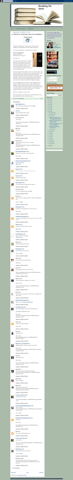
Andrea (17, 378)
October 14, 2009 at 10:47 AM (22, 319)
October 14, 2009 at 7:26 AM (22, 180)
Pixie (17, 292)
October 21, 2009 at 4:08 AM (22, 456)
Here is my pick (19, 237)
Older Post (41, 472)
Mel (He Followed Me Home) (22, 160)
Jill (55, 42)
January (51, 143)
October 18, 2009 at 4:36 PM (22, 446)
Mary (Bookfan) (19, 104)
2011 (49, 107)
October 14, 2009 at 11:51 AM (22, 353)
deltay (17, 385)
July (50, 133)
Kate (17, 431)
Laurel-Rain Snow (20, 307)
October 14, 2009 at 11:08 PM (22, 429)
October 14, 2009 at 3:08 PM (22, 376)
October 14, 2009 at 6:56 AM (22, 138)
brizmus (17, 140)
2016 (49, 99)
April (50, 138)
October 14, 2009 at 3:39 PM (22, 382)
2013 (49, 104)
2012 (49, 106)
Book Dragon (19, 248)
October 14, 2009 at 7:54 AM (22, 204)
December (51, 112)
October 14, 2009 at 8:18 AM (22, 246)
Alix (17, 110)
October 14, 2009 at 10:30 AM (22, 304)
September (51, 129)
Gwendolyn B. (19, 206)
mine (20, 156)
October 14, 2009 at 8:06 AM (22, 222)
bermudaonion (19, 182)
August (50, 131)
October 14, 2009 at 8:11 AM (22, 231)
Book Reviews (31, 28)
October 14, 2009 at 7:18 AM (22, 166)
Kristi (17, 196)
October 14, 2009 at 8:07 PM (22, 403)
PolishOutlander (19, 234)
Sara (17, 331)
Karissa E (18, 169)
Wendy (17, 242)
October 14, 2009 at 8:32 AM (22, 265)
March (50, 140)
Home (12, 28)
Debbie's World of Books (21, 300)
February (51, 141)
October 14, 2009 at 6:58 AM (22, 149)
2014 (49, 102)
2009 (49, 111)
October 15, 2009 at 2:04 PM (22, 435)
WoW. (22, 201)
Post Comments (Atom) (22, 475)
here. (18, 219)
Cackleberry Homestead (21, 216)
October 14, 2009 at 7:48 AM (22, 193)
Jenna (17, 321)
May (50, 136)
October (51, 116)
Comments (50, 80)
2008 (49, 145)
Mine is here (18, 229)
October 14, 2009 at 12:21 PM (22, 366)
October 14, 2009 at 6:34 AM (22, 115)
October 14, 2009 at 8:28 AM (22, 255)
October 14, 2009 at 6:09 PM (22, 392)
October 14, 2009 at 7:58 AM (22, 213)
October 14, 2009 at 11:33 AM (22, 341)
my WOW (33, 105)
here (28, 112)
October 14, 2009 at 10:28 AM (22, 297)
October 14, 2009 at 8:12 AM (22, 239)
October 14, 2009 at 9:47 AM (22, 289)
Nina (17, 128)
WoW (21, 253)
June (50, 134)
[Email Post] (41, 98)
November (51, 114)
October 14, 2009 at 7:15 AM (22, 158)
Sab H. (17, 258)
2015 (49, 101)
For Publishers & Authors (20, 28)
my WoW (30, 191)
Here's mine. (18, 164)
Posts (49, 77)
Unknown (18, 224)
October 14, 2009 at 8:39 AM (22, 276)
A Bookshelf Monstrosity (21, 151)
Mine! (24, 177)
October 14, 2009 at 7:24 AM (22, 173)
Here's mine (18, 211)
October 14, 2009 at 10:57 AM (22, 328)
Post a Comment (16, 467)
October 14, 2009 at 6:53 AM (22, 126)
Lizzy (17, 267)
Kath (17, 355)
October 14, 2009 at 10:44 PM (22, 415)
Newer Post (13, 472)
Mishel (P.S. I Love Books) (21, 343)
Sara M (17, 369)
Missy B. (18, 278)
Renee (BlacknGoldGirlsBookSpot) (23, 405)
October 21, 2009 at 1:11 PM (22, 465)
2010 (49, 109)
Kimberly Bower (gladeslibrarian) (23, 417)
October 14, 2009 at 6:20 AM (22, 108)
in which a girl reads (20, 394)
